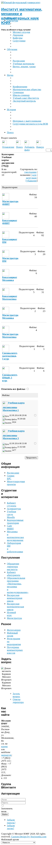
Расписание (13, 472)
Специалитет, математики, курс (9, 356)
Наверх (40, 147)
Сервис (11, 477)
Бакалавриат (9, 222)
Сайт (10, 527)
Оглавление (8, 147)
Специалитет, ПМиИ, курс (9, 378)
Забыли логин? (11, 827)
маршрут (6, 755)
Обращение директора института (13, 566)
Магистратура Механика (10, 316)
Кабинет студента (11, 504)
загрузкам (31, 178)
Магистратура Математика (10, 335)
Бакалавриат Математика (9, 297)
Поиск (19, 147)
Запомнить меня (7, 810)
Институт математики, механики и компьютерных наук (21, 16)
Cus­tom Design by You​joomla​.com (28, 836)
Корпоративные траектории (15, 521)
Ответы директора (18, 701)
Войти (5, 814)
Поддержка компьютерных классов (15, 650)
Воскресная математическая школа (15, 606)
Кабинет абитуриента (13, 574)
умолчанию (30, 172)
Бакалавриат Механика (9, 279)
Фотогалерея (14, 630)
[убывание (31, 180)
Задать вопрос (16, 695)
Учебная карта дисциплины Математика (14, 406)
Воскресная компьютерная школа (14, 598)
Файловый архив (12, 634)
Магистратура (14, 618)
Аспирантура (14, 508)
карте (4, 746)
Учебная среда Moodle (11, 514)
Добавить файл (29, 148)
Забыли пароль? (11, 821)
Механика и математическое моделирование (15, 536)
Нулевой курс (11, 614)
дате (34, 175)
